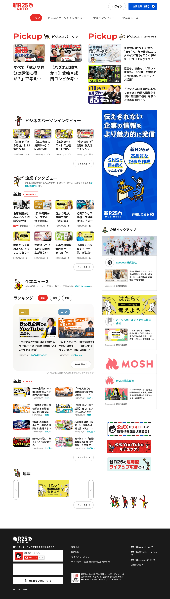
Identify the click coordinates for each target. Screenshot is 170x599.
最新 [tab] (43, 298)
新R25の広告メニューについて (144, 553)
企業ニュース (130, 18)
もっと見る (82, 163)
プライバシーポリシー (81, 557)
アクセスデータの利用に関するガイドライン (91, 562)
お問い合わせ (137, 565)
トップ (36, 18)
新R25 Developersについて (143, 560)
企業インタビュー (103, 18)
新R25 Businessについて (142, 547)
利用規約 (75, 552)
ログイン (117, 6)
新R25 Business (82, 286)
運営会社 (75, 547)
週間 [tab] (55, 298)
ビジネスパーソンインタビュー (66, 18)
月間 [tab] (67, 298)
